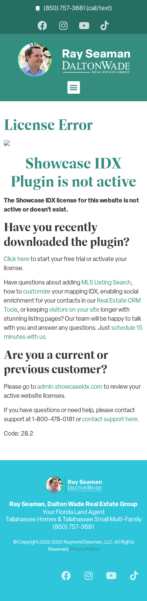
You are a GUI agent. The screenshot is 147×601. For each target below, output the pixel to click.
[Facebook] (42, 25)
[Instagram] (63, 25)
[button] (73, 87)
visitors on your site (74, 310)
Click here (16, 259)
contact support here (109, 420)
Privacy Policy (84, 549)
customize (37, 292)
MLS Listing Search (106, 283)
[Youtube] (84, 25)
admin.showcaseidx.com (70, 387)
